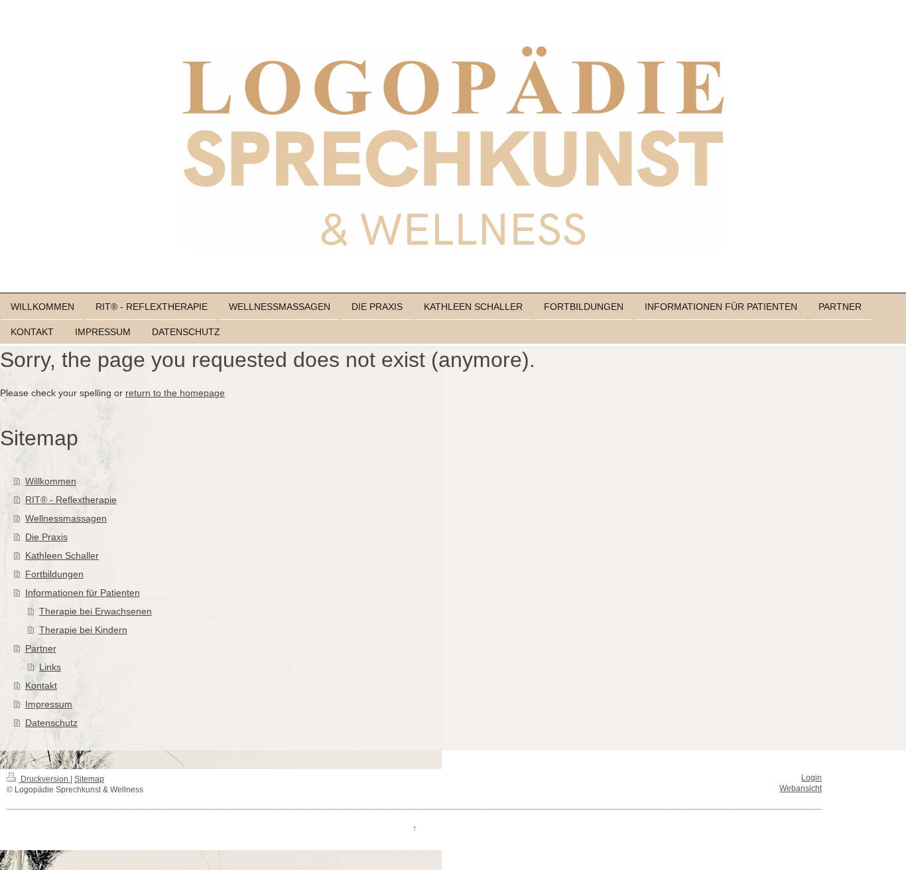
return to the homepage (175, 393)
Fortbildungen (54, 574)
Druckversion (44, 779)
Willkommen (50, 481)
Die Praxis (46, 537)
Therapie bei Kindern (83, 629)
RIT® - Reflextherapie (71, 499)
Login (811, 777)
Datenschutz (51, 722)
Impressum (48, 704)
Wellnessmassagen (66, 518)
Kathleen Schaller (62, 555)
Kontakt (41, 685)
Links (50, 667)
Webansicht (800, 788)
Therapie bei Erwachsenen (95, 611)
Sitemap (89, 779)
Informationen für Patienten (82, 592)
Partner (40, 648)
